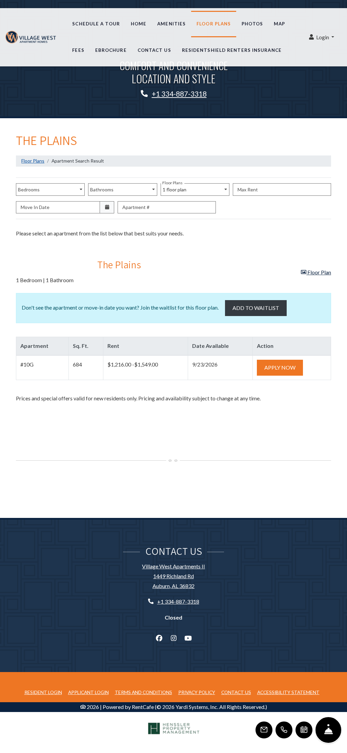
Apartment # (135, 207)
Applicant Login (88, 692)
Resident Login (43, 692)
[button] (322, 37)
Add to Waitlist (255, 308)
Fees (78, 50)
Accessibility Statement (288, 692)
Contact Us (154, 50)
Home (138, 23)
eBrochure (111, 50)
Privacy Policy (196, 692)
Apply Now (283, 367)
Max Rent (248, 189)
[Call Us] (284, 730)
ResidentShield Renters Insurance (234, 50)
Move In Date (35, 207)
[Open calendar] (107, 207)
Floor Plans (214, 23)
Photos (252, 23)
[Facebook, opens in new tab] (159, 638)
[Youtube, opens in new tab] (188, 638)
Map (279, 23)
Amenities (171, 23)
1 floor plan (175, 187)
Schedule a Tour (96, 23)
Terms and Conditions (143, 692)
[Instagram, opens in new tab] (173, 638)
